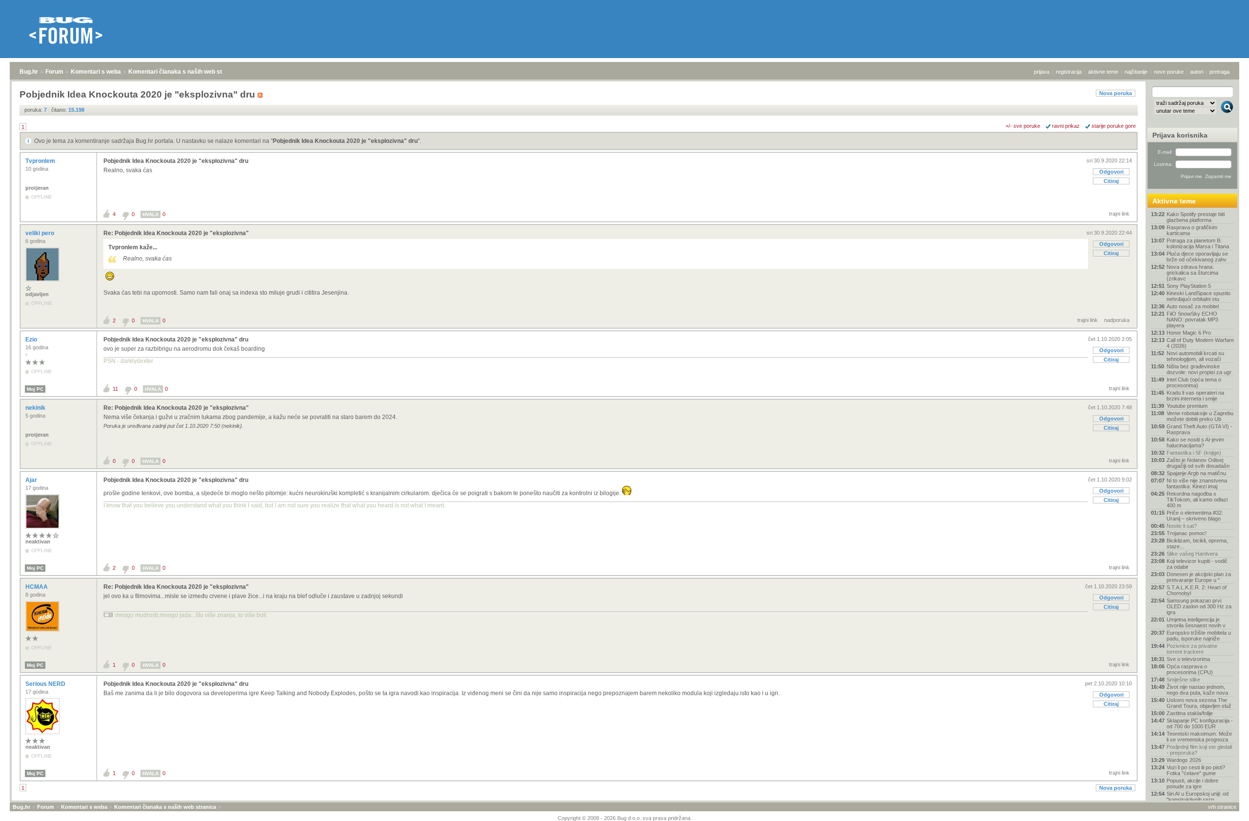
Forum (54, 71)
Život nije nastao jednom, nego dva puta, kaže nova (1197, 690)
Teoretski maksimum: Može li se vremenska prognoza (1199, 736)
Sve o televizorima (1188, 659)
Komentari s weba (96, 71)
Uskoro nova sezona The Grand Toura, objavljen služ (1199, 703)
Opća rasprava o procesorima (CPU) (1190, 669)
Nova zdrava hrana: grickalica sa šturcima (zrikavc (1192, 272)
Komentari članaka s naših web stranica (184, 71)
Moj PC (35, 389)
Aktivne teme (1174, 201)
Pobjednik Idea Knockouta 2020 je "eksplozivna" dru (345, 141)
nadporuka (1116, 320)
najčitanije (1136, 72)
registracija (1069, 72)
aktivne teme (1103, 72)
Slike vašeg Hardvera (1192, 554)
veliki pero (40, 233)
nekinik (36, 407)
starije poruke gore (1113, 126)
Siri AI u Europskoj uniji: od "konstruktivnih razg (1198, 796)
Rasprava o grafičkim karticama (1192, 230)
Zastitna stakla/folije (1190, 713)
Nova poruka (1115, 93)
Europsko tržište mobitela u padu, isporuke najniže (1199, 635)
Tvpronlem (41, 161)
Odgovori (1111, 172)
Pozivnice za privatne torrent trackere (1192, 649)
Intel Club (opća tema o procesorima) (1194, 382)
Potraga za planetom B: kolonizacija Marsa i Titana (1198, 243)
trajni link (1119, 214)
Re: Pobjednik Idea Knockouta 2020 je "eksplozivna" (176, 233)
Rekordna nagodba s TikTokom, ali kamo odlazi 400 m (1197, 499)
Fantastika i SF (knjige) (1194, 453)
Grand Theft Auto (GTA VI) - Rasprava (1199, 429)
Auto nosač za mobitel (1193, 306)
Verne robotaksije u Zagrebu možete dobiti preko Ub (1200, 416)
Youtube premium (1187, 406)
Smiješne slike (1183, 679)
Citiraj (1111, 181)
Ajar (32, 480)
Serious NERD (46, 684)
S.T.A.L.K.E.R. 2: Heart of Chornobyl (1197, 590)
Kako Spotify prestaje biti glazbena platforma (1196, 217)
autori (1196, 72)
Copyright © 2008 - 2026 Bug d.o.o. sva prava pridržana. (625, 818)
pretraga (1219, 72)
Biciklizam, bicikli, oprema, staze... (1197, 543)
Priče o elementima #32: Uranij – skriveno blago (1195, 515)
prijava (1041, 72)
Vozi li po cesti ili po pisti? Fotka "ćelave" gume (1196, 770)
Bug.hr (29, 71)
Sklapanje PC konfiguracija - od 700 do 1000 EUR (1200, 723)
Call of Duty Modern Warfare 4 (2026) (1200, 343)
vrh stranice (1222, 807)
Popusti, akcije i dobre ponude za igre (1192, 783)
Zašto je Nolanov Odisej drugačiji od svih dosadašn (1198, 463)
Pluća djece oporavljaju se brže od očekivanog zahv (1197, 256)
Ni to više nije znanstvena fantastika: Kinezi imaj (1197, 483)
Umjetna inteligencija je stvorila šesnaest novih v (1196, 622)
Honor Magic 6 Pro (1189, 333)
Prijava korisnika (1180, 135)
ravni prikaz (1066, 126)
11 (115, 389)
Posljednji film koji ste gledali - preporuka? (1199, 750)
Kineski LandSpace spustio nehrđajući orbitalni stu (1198, 296)
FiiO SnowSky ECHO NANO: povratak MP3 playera (1192, 319)
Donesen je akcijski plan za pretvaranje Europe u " (1199, 577)
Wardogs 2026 (1184, 760)
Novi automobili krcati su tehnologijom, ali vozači (1195, 356)
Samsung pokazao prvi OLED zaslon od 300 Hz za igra (1199, 606)
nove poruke (1169, 72)
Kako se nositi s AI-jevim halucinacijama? (1195, 442)
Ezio (32, 339)
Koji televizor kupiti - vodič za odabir (1197, 564)
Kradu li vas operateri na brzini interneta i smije (1195, 395)
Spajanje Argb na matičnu (1196, 473)
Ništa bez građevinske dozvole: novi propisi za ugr (1199, 369)
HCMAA (37, 586)
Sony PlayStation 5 (1189, 286)
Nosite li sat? (1182, 526)
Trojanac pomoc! (1187, 533)
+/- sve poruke (1023, 126)
